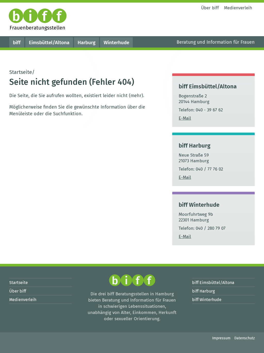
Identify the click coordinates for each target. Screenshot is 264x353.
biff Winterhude (199, 204)
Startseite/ (22, 72)
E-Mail (185, 118)
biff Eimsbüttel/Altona (208, 86)
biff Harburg (194, 145)
